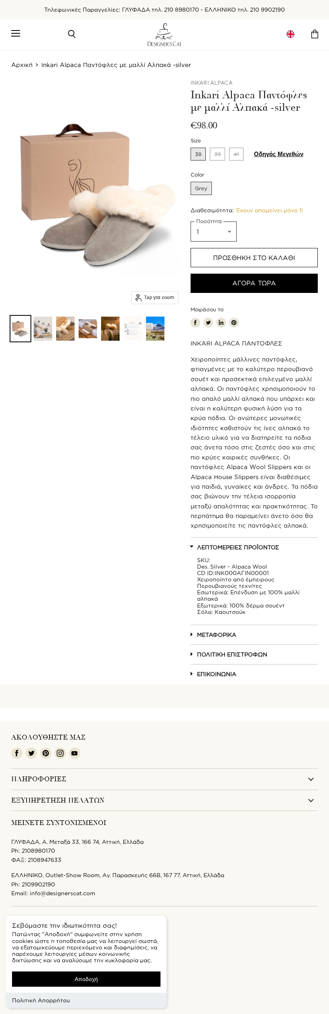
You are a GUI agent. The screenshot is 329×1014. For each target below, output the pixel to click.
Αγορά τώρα (254, 283)
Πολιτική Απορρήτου (41, 1000)
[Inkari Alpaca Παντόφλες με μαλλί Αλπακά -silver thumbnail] (20, 328)
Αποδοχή (86, 979)
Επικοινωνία (216, 674)
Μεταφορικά (216, 635)
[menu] (290, 34)
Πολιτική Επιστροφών (232, 654)
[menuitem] (290, 34)
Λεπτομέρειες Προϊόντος (238, 547)
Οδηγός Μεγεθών (278, 153)
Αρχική (21, 64)
